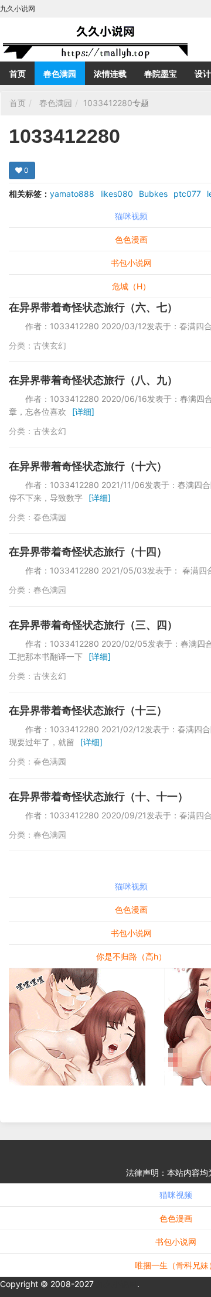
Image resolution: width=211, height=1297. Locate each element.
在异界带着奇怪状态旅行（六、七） (93, 307)
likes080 (116, 194)
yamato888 (72, 194)
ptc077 (187, 194)
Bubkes (153, 194)
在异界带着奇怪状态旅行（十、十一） (98, 796)
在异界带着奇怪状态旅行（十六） (88, 466)
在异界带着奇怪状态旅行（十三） (88, 710)
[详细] (83, 412)
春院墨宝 (160, 73)
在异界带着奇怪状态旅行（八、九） (93, 380)
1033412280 (107, 103)
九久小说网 (116, 1284)
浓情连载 (110, 73)
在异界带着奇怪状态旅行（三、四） (93, 625)
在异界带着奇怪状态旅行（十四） (88, 551)
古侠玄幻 (49, 345)
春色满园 (59, 73)
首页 (17, 73)
